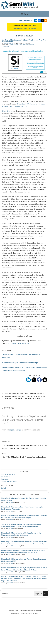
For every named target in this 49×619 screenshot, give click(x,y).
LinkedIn (4, 488)
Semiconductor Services (16, 45)
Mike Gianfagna (8, 43)
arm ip (8, 397)
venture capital (33, 399)
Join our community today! (24, 28)
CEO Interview (6, 477)
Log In (29, 20)
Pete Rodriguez (29, 397)
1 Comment (5, 46)
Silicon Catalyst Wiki (8, 474)
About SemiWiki (33, 613)
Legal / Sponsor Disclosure (18, 613)
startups (19, 399)
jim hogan (16, 397)
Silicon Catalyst (29, 45)
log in (19, 430)
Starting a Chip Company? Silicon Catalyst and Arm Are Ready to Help (24, 41)
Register (22, 20)
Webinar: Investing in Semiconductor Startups (20, 363)
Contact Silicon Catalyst (9, 481)
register (12, 430)
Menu (26, 14)
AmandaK (10, 502)
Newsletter (5, 479)
